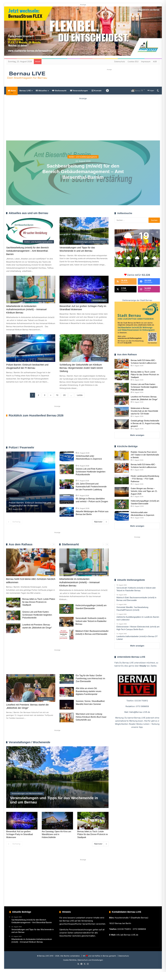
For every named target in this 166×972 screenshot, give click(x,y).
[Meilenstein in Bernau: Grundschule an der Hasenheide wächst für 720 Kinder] (122, 412)
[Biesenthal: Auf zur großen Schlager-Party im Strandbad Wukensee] (21, 820)
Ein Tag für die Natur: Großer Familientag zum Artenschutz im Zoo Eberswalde (90, 678)
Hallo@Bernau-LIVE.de (139, 712)
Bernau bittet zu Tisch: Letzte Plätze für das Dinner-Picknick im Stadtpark (38, 602)
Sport (27, 665)
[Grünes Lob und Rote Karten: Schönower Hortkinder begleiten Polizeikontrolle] (67, 469)
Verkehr (55, 665)
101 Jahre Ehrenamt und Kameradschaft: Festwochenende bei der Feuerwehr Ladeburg (91, 487)
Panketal (86, 665)
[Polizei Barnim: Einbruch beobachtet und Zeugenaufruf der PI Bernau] (30, 482)
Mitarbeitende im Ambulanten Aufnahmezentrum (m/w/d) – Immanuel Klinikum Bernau (26, 309)
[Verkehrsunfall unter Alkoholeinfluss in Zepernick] (67, 456)
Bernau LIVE (25, 91)
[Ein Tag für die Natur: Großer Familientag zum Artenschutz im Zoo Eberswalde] (67, 679)
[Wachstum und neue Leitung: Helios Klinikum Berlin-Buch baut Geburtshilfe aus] (67, 717)
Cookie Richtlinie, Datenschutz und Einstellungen (83, 960)
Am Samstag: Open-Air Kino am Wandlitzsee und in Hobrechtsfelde (56, 834)
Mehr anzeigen (137, 435)
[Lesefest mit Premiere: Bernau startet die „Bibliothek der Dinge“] (13, 628)
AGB (155, 61)
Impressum (145, 61)
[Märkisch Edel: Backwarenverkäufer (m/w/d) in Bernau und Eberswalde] (66, 634)
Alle (81, 447)
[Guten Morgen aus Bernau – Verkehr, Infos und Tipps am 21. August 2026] (122, 492)
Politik (40, 665)
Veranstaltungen (80, 91)
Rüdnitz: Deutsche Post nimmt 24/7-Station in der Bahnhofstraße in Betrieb (145, 455)
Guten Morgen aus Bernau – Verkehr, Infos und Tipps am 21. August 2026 (144, 491)
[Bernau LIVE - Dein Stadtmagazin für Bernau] (27, 75)
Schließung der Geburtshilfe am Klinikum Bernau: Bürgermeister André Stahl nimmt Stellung (81, 368)
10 (57, 395)
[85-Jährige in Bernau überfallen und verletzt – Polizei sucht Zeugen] (67, 499)
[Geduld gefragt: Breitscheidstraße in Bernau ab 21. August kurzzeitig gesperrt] (122, 424)
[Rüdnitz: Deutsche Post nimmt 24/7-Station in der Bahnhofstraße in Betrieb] (122, 455)
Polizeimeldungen (101, 447)
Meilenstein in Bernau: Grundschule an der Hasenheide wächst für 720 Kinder (144, 411)
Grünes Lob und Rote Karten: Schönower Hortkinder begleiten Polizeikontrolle (90, 472)
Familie (13, 665)
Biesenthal (15, 673)
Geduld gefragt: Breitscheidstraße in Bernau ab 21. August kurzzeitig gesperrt (145, 423)
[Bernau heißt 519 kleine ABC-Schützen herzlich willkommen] (122, 364)
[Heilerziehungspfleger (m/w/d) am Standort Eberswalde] (66, 609)
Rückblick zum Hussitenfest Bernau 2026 (36, 415)
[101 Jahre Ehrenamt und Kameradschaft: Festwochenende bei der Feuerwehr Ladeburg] (67, 484)
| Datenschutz (123, 956)
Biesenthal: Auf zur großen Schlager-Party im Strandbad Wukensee (19, 834)
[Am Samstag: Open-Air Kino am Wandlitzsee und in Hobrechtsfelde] (57, 820)
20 (64, 395)
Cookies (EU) (133, 61)
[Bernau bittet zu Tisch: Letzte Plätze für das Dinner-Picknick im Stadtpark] (13, 602)
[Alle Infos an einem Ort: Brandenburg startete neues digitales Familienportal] (67, 692)
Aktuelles (42, 91)
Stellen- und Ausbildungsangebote (83, 157)
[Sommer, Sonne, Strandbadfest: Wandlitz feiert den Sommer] (67, 705)
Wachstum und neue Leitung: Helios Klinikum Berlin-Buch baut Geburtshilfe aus (91, 717)
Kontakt (97, 91)
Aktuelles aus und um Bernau (28, 213)
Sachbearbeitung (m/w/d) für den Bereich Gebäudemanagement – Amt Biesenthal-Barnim (83, 171)
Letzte (80, 395)
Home (13, 91)
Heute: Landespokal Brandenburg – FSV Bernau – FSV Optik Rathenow (145, 479)
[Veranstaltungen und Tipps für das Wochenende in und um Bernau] (57, 777)
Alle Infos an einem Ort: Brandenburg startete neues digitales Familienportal (88, 691)
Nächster (98, 521)
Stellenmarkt (60, 91)
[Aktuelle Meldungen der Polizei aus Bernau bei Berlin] (67, 512)
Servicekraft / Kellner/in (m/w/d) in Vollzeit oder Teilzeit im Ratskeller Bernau (90, 621)
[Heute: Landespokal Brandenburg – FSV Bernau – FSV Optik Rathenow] (122, 479)
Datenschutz (119, 61)
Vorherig (16, 521)
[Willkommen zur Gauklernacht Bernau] (83, 118)
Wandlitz (70, 665)
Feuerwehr (89, 447)
